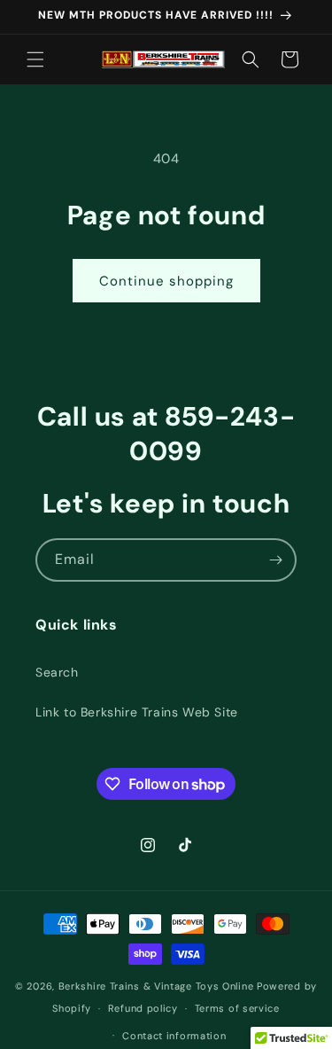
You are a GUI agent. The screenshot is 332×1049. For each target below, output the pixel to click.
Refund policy (143, 1008)
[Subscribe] (275, 560)
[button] (35, 59)
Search (57, 672)
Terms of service (237, 1008)
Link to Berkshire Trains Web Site (136, 712)
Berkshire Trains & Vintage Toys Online (156, 986)
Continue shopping (166, 281)
